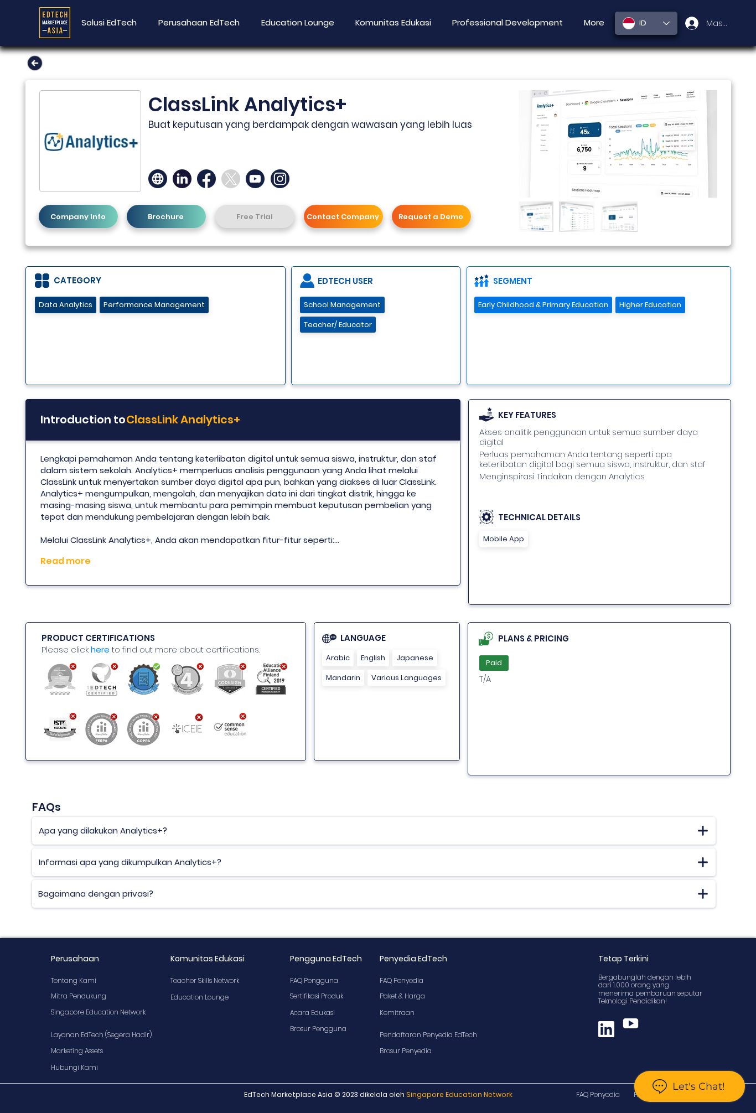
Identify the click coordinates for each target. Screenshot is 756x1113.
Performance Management (154, 304)
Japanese (414, 658)
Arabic (338, 658)
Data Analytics (65, 304)
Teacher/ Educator (338, 324)
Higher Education (650, 304)
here (100, 649)
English (373, 658)
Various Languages (406, 677)
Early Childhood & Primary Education (543, 304)
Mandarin (343, 677)
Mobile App (503, 539)
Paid (494, 663)
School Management (342, 304)
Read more (65, 561)
